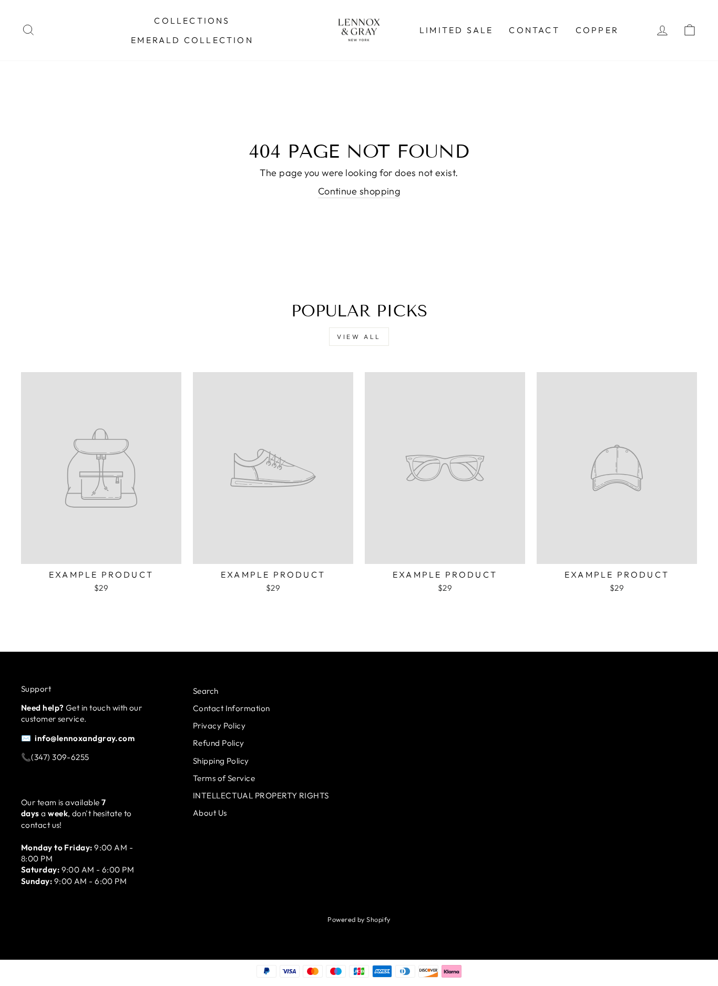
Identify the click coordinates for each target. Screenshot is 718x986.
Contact (534, 30)
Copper (597, 30)
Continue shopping (359, 191)
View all (359, 337)
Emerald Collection (192, 40)
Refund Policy (218, 743)
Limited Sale (456, 30)
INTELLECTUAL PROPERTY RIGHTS (261, 795)
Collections (192, 20)
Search (206, 691)
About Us (210, 813)
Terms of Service (224, 778)
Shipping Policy (221, 761)
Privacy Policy (219, 726)
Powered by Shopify (358, 919)
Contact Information (231, 708)
